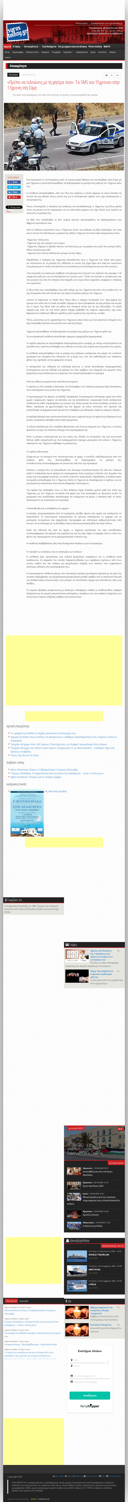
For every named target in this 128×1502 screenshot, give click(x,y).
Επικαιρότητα (31, 46)
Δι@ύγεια (112, 52)
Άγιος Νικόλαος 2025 (93, 1185)
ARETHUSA (94, 1269)
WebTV (107, 46)
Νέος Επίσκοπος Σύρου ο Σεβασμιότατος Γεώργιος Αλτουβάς (44, 769)
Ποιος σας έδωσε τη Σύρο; (24, 755)
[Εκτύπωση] (106, 75)
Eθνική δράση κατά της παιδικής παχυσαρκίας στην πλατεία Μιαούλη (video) (93, 1200)
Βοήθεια (78, 1476)
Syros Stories (102, 52)
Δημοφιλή (24, 1300)
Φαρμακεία (45, 52)
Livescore (7, 57)
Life (69, 1301)
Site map (59, 1476)
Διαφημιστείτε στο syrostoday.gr (106, 23)
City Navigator (49, 46)
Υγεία (85, 1194)
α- (112, 75)
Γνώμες (73, 944)
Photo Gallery (95, 46)
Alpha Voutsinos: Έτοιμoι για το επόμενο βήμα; (35, 777)
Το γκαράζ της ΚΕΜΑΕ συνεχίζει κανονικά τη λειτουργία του (43, 733)
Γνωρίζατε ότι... (15, 900)
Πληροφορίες (56, 52)
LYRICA (92, 1284)
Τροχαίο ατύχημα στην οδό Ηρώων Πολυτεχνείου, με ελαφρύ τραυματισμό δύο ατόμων (58, 744)
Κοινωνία (13, 74)
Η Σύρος (17, 46)
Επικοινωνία (82, 23)
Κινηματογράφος (17, 52)
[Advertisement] (64, 670)
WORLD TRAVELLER (99, 1254)
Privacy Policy (114, 1476)
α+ (117, 75)
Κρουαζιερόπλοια (82, 52)
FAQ (69, 1476)
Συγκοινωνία (67, 52)
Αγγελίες (93, 52)
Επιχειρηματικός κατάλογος (72, 46)
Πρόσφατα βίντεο (116, 1163)
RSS (102, 1476)
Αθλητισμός (88, 1222)
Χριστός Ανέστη (91, 1214)
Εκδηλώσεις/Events (32, 52)
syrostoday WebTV (75, 1128)
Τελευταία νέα (11, 1300)
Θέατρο (7, 52)
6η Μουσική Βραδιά (56, 791)
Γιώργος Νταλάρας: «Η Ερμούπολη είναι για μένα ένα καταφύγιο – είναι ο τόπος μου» (57, 773)
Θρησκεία (87, 1168)
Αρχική (7, 46)
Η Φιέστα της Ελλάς (92, 1225)
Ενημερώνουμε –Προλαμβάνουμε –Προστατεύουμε (30, 1344)
